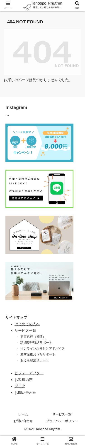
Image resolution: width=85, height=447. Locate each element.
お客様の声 (24, 380)
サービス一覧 (25, 331)
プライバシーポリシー (62, 421)
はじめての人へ (27, 324)
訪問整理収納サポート (36, 342)
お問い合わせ (23, 421)
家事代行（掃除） (33, 336)
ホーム (23, 414)
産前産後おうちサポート (37, 354)
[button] (76, 390)
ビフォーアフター (29, 373)
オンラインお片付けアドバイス (42, 348)
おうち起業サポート (34, 360)
